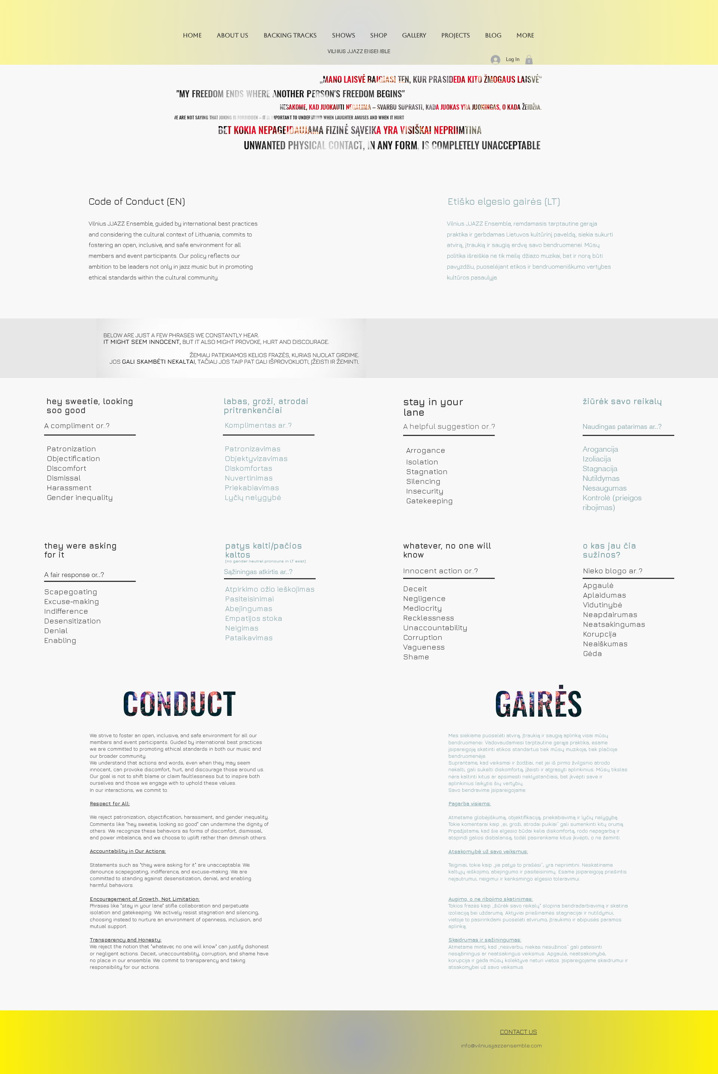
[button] (232, 35)
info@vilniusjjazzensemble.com (501, 1045)
